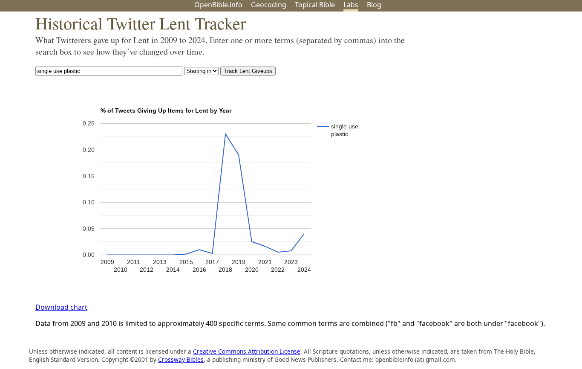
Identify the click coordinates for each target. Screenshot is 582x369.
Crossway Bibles (181, 359)
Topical (315, 4)
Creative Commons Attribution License (246, 351)
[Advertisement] (496, 78)
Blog (374, 4)
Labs (350, 4)
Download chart (61, 307)
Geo (268, 4)
